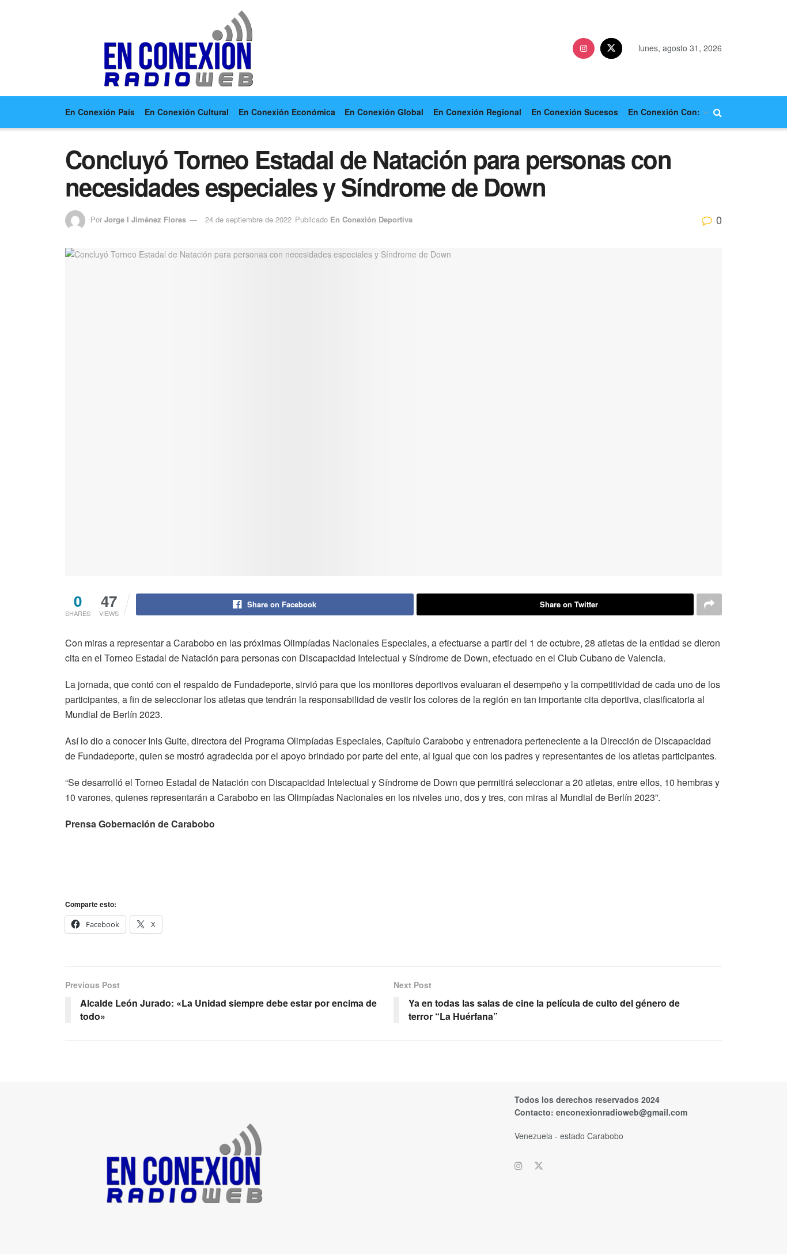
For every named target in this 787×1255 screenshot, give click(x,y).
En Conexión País (100, 112)
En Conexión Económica (287, 112)
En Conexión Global (384, 112)
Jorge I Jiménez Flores (145, 219)
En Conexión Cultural (187, 112)
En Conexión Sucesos (574, 112)
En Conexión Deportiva (371, 219)
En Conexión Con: (664, 112)
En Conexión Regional (477, 112)
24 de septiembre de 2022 (248, 219)
